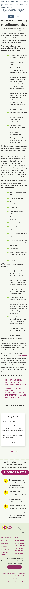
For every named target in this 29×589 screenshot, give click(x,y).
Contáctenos (20, 554)
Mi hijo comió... (6, 538)
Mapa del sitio (9, 576)
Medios (15, 578)
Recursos (4, 546)
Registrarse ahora (14, 567)
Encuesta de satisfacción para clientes (20, 543)
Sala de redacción (20, 576)
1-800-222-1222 (22, 356)
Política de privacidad (9, 573)
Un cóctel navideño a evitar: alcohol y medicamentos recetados (15, 382)
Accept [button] (11, 16)
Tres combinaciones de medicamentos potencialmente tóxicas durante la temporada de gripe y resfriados (15, 392)
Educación (5, 549)
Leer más (13, 442)
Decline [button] (18, 16)
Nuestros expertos (4, 553)
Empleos (18, 538)
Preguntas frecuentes (19, 550)
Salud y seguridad (5, 542)
